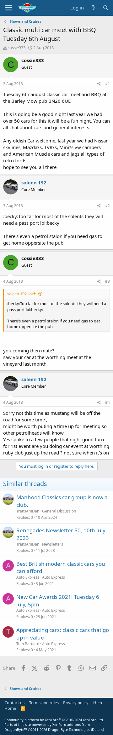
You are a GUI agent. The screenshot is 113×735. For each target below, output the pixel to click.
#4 (107, 402)
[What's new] (93, 8)
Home (10, 708)
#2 (107, 205)
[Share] (99, 84)
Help (97, 702)
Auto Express (53, 577)
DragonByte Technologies (69, 729)
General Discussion (59, 511)
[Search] (106, 8)
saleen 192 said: (21, 294)
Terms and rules (44, 702)
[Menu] (8, 8)
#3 (107, 281)
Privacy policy (76, 702)
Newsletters (52, 544)
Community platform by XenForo (54, 719)
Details (97, 729)
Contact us (14, 702)
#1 (107, 83)
